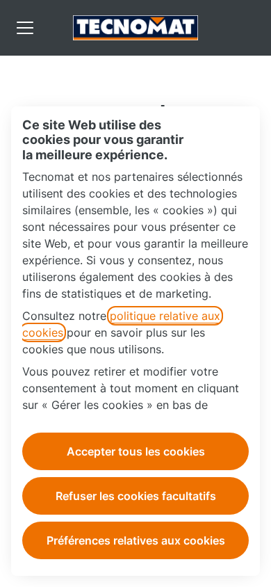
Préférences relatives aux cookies (136, 540)
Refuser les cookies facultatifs (136, 496)
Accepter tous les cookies (136, 451)
